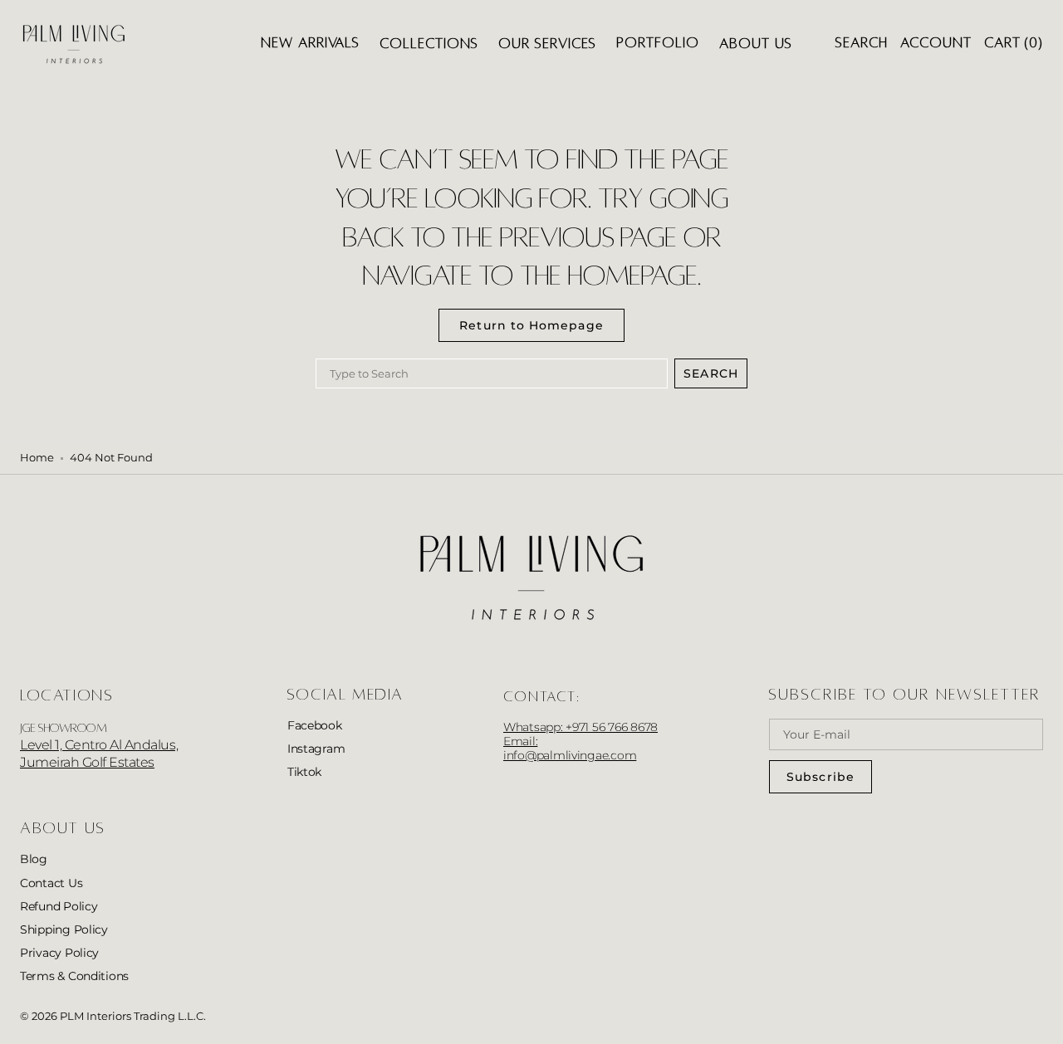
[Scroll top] (1038, 1019)
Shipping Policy (64, 929)
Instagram (316, 748)
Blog (33, 859)
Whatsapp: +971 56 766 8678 (580, 727)
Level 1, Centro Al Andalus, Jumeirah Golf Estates (99, 753)
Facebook (314, 725)
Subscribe (820, 776)
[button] (861, 43)
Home (37, 457)
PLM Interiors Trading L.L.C (131, 1016)
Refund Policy (59, 906)
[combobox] (492, 373)
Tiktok (304, 771)
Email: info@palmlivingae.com (569, 748)
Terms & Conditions (74, 976)
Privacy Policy (59, 952)
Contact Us (51, 883)
